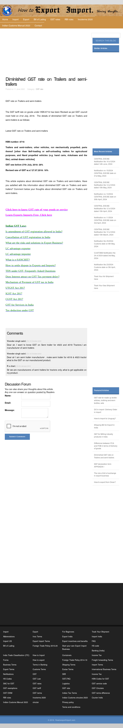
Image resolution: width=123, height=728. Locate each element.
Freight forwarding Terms (102, 660)
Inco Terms (37, 636)
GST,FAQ (66, 678)
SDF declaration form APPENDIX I (102, 465)
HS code (95, 645)
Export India (67, 636)
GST (35, 674)
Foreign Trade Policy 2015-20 (45, 645)
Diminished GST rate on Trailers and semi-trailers (104, 456)
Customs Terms (39, 669)
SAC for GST (8, 683)
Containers (66, 655)
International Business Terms (104, 669)
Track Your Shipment (100, 631)
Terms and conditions (71, 707)
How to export (39, 660)
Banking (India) (98, 650)
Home (5, 19)
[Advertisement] (47, 52)
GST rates (55, 19)
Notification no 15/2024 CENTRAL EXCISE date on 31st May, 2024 (105, 173)
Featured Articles (101, 390)
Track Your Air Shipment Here (104, 277)
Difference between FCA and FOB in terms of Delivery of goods (105, 446)
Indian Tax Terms (69, 693)
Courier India (97, 697)
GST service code (99, 683)
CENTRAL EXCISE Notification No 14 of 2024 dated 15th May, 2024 (104, 185)
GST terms (37, 693)
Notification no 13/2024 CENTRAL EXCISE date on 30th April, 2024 (105, 197)
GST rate (39, 89)
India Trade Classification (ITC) (16, 655)
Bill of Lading (40, 19)
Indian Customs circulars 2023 (75, 697)
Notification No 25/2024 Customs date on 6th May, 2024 (104, 244)
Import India (97, 636)
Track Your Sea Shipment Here (104, 286)
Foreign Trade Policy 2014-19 (74, 660)
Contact (38, 25)
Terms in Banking (40, 664)
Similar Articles (100, 48)
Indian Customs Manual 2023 (16, 25)
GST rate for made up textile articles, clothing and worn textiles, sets (105, 400)
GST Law (37, 678)
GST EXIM (7, 693)
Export (26, 19)
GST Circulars (98, 688)
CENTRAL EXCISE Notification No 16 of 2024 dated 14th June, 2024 (104, 161)
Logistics (66, 683)
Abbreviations (9, 636)
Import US (7, 641)
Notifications (8, 674)
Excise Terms (67, 669)
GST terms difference (101, 693)
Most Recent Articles (103, 151)
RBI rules (69, 19)
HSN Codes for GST (100, 678)
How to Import (39, 655)
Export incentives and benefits (75, 641)
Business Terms (9, 664)
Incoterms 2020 (85, 19)
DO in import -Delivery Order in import (105, 410)
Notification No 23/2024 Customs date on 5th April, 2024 (105, 267)
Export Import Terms (41, 641)
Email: (8, 402)
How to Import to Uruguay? (105, 418)
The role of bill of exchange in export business (105, 474)
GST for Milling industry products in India (103, 435)
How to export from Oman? (105, 482)
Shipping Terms (68, 664)
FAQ (94, 641)
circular (36, 702)
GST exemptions (10, 688)
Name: (8, 395)
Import (15, 19)
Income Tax (97, 655)
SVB (64, 674)
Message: (10, 410)
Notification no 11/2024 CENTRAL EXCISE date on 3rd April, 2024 (105, 220)
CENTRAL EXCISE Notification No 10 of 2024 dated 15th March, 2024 (104, 232)
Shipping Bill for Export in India (104, 426)
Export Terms (8, 669)
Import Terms (97, 664)
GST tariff (37, 688)
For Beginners (68, 631)
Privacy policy (68, 702)
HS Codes (7, 678)
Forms (5, 660)
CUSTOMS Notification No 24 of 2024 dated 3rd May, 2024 (105, 255)
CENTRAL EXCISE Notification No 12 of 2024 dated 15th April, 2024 (104, 208)
